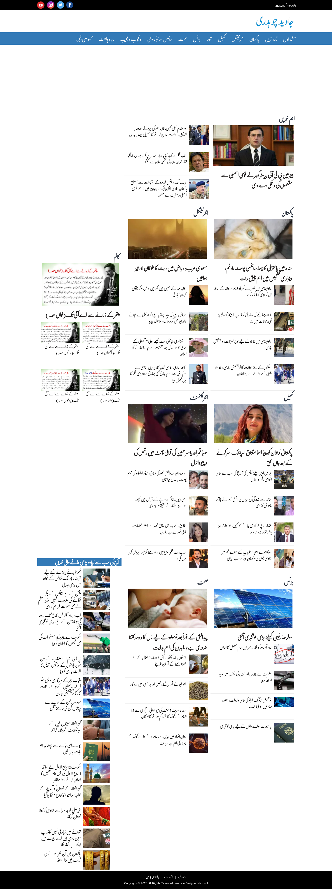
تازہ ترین (271, 39)
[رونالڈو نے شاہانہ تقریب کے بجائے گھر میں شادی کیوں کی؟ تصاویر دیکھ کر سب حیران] (284, 559)
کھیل (222, 39)
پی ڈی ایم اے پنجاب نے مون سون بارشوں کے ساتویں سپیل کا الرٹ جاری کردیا (60, 664)
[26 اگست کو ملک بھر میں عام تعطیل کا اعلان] (284, 655)
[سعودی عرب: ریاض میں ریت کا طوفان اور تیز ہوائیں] (167, 240)
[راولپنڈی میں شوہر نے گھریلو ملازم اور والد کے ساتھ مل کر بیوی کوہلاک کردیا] (284, 296)
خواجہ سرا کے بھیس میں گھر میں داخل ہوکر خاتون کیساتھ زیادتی (159, 291)
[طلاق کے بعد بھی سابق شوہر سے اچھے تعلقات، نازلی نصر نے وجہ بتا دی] (198, 533)
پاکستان (254, 39)
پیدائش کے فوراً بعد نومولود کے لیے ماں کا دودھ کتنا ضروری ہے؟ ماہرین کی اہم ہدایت (168, 642)
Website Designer (186, 883)
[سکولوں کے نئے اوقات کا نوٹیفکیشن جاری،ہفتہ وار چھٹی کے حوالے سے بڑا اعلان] (284, 375)
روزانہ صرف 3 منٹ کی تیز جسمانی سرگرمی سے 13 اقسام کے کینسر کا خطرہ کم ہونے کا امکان (159, 713)
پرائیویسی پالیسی (152, 876)
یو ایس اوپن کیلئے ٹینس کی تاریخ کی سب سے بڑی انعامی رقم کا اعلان (244, 476)
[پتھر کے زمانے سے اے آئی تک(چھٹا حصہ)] (101, 381)
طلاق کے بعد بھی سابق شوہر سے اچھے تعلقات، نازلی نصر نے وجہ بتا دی (159, 528)
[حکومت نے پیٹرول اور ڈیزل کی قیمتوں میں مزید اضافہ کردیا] (284, 681)
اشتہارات (168, 876)
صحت (182, 39)
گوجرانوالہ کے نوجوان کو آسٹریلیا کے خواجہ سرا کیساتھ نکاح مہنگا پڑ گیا (60, 791)
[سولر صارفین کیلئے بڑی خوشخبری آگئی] (253, 609)
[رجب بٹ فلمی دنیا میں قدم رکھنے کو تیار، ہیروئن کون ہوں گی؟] (198, 559)
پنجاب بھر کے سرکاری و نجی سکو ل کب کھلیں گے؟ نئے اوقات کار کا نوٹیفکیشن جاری (60, 686)
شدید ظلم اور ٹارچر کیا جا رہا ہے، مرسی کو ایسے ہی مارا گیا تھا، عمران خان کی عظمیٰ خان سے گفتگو (157, 158)
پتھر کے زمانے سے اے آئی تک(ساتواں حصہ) (61, 349)
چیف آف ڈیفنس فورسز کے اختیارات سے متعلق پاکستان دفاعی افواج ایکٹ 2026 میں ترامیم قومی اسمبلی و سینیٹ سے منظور (159, 189)
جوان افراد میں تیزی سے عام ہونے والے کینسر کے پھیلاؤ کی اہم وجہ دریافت (157, 739)
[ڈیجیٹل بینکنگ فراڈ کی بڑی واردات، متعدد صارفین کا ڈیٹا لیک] (284, 703)
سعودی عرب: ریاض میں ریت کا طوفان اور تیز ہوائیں (171, 273)
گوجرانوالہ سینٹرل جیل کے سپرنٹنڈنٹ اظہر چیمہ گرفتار (65, 726)
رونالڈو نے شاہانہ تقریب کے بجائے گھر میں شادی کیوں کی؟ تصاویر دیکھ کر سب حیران (246, 555)
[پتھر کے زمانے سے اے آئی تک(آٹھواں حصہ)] (101, 333)
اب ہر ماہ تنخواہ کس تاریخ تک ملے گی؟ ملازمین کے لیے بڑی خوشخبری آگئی (59, 621)
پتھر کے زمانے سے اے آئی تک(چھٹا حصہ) (102, 397)
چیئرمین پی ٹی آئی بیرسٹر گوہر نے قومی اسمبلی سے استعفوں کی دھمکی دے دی (257, 180)
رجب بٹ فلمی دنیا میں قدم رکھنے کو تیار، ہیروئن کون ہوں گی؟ (157, 555)
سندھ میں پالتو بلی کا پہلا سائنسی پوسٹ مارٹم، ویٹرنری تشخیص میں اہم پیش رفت (258, 273)
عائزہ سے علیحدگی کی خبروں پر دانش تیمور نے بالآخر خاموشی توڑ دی (244, 502)
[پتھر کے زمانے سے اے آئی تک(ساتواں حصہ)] (60, 333)
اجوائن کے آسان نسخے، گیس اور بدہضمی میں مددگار (158, 684)
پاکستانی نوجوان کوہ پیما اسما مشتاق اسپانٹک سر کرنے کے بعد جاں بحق (254, 457)
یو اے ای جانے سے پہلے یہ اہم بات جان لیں (60, 748)
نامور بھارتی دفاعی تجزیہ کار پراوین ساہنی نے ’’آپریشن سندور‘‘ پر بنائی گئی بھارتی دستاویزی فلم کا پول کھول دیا (158, 374)
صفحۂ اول (289, 39)
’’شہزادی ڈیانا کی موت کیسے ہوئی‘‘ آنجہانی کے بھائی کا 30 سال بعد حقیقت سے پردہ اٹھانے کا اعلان (159, 347)
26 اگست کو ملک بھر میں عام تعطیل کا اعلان (245, 647)
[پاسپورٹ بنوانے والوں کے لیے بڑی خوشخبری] (284, 734)
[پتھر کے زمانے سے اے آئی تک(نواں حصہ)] (80, 285)
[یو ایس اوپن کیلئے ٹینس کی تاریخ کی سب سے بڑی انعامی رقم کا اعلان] (284, 480)
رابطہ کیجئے (182, 876)
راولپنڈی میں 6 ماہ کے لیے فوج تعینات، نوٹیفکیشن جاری (242, 344)
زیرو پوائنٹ (106, 39)
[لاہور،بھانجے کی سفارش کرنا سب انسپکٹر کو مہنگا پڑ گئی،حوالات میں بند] (284, 322)
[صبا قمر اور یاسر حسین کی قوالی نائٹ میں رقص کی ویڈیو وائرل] (167, 424)
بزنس (197, 39)
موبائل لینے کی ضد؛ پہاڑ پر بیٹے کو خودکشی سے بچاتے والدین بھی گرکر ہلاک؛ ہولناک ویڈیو (157, 318)
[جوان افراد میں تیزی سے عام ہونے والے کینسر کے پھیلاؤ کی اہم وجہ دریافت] (198, 744)
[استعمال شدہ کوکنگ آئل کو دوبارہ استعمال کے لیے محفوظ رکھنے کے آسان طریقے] (198, 665)
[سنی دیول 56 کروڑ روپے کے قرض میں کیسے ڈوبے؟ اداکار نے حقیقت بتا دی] (198, 507)
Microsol (202, 883)
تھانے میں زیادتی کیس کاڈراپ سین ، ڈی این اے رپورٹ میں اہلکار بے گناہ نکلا (61, 838)
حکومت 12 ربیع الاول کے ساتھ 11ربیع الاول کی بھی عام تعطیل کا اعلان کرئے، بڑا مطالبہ (60, 773)
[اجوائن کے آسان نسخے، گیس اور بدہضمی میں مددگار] (198, 691)
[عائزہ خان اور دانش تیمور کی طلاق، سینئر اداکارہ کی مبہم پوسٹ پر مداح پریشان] (198, 480)
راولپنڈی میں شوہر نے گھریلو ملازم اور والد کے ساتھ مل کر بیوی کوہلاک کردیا (243, 291)
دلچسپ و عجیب (130, 39)
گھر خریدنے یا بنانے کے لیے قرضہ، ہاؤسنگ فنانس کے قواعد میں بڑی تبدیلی (61, 578)
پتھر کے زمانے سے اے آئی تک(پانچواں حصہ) (61, 397)
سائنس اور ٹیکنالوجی (159, 39)
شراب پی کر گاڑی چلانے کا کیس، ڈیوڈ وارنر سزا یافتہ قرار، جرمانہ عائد (245, 528)
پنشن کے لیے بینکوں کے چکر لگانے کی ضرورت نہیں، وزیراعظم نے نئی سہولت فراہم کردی (59, 599)
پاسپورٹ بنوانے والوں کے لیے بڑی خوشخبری (245, 726)
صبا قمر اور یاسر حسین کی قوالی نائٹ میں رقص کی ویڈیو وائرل (170, 457)
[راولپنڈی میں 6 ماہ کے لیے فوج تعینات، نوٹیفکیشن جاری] (284, 348)
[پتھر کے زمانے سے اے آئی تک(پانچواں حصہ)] (60, 381)
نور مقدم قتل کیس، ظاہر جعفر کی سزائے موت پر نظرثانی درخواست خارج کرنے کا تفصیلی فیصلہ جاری (158, 131)
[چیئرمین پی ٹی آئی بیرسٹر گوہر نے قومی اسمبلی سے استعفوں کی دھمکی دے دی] (253, 146)
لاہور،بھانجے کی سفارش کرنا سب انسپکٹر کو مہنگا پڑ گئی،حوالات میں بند (245, 318)
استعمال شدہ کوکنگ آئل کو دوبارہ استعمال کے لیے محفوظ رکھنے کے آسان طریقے (159, 660)
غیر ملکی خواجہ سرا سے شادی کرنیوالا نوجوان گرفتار (59, 813)
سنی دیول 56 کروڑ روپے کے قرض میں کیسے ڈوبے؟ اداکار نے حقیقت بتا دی (161, 502)
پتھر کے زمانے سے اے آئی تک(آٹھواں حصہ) (102, 349)
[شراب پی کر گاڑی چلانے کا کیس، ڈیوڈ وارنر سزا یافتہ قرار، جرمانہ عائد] (284, 533)
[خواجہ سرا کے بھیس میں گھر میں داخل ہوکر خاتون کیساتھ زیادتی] (198, 296)
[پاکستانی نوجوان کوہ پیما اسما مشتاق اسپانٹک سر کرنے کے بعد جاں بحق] (253, 424)
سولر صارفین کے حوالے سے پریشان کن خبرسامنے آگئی (63, 704)
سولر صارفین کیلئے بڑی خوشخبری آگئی (265, 637)
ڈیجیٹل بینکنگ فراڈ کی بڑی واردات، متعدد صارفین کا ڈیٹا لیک (247, 703)
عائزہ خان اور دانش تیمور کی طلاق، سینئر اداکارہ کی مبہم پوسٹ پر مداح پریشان (157, 476)
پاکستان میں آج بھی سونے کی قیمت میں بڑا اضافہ (62, 856)
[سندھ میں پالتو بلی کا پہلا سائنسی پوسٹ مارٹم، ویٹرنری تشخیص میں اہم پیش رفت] (253, 240)
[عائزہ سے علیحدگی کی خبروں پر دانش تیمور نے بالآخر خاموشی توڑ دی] (284, 507)
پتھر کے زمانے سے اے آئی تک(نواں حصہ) (82, 315)
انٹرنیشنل (237, 39)
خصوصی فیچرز (84, 39)
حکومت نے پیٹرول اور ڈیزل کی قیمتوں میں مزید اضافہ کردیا (245, 677)
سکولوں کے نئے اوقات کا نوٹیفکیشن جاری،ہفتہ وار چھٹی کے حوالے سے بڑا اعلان (243, 370)
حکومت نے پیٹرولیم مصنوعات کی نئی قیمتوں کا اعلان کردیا (60, 639)
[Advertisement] (166, 75)
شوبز (209, 39)
